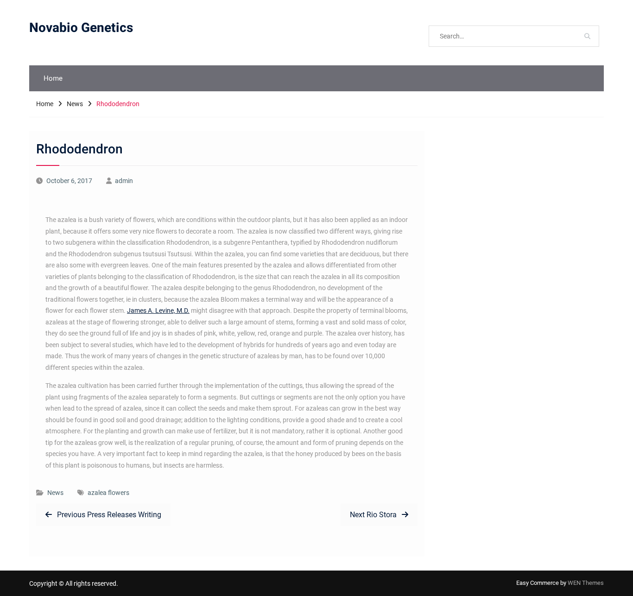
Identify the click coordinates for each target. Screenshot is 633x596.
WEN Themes (586, 582)
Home (53, 78)
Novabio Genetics (81, 28)
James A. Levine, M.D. (158, 310)
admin (124, 180)
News (55, 492)
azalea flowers (108, 492)
